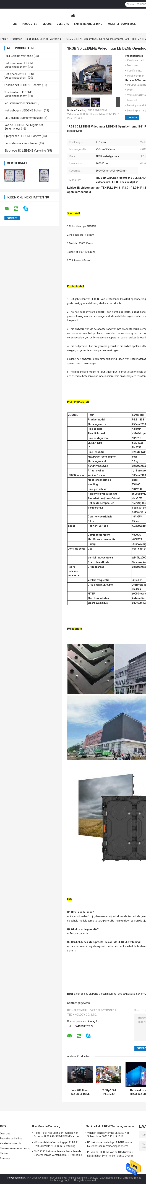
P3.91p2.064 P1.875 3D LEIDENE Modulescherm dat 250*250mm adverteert (109, 1092)
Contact (132, 117)
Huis (14, 23)
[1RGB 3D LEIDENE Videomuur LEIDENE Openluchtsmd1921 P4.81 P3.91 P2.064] (92, 75)
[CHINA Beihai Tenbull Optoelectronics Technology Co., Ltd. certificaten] (14, 175)
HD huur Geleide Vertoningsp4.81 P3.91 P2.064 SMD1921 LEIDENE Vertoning (56, 1144)
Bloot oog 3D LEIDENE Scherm (128, 993)
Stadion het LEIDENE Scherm (22, 85)
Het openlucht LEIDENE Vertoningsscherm (19, 75)
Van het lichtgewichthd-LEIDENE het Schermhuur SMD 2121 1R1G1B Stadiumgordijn (108, 1135)
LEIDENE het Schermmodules (23, 117)
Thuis (3, 38)
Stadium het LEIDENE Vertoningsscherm (18, 94)
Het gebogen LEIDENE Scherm (23, 110)
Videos (47, 23)
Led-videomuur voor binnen (21, 143)
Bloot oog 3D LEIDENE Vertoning (43, 38)
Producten (29, 23)
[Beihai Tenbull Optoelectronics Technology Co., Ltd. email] (8, 208)
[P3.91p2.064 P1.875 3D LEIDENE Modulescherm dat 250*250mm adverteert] (108, 1074)
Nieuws (4, 1153)
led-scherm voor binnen (19, 103)
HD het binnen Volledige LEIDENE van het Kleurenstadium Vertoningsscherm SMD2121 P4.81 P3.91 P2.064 (110, 1145)
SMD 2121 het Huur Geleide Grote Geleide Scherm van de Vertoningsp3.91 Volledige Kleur (58, 1153)
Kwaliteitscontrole (122, 23)
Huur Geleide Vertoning (18, 56)
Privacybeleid (15, 1177)
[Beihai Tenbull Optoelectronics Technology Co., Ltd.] (73, 15)
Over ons (63, 23)
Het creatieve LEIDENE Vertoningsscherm (19, 65)
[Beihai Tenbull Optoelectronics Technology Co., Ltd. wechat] (18, 208)
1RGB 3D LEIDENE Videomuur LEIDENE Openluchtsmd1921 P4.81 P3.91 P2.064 (93, 114)
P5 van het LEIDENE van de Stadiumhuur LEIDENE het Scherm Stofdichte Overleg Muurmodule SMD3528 (110, 1154)
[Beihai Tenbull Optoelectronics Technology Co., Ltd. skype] (27, 208)
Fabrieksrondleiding (88, 23)
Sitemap (5, 1158)
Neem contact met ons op (15, 1148)
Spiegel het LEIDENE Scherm (22, 136)
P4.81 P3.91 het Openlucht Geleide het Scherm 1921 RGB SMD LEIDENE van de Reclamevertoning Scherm (56, 1135)
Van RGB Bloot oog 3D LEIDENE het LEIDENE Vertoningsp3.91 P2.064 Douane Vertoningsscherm (80, 1092)
